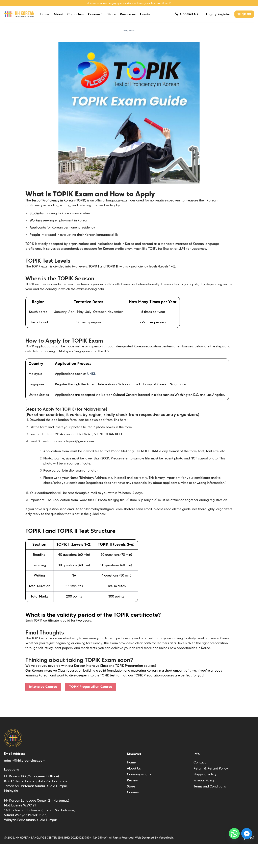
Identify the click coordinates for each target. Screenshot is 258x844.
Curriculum (75, 14)
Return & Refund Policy (211, 768)
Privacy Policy (204, 780)
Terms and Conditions (210, 786)
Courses (94, 14)
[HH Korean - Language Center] (19, 14)
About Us (134, 768)
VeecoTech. (166, 837)
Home (44, 14)
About (58, 14)
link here (120, 420)
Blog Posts (129, 30)
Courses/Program (140, 774)
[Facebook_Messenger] (246, 833)
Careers (133, 792)
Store (111, 14)
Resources (128, 14)
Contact (200, 762)
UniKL (91, 374)
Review (132, 780)
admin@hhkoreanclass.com (24, 760)
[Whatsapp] (234, 833)
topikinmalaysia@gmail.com (72, 441)
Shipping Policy (205, 774)
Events (145, 14)
